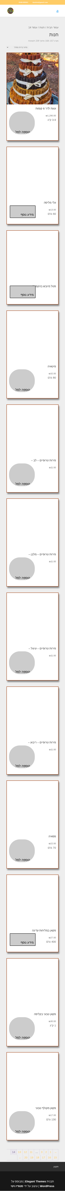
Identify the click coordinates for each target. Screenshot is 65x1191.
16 (49, 1157)
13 (19, 1152)
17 (43, 1157)
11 (31, 1152)
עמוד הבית (52, 27)
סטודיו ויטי (17, 1186)
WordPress (47, 1186)
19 (31, 1157)
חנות (42, 27)
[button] (22, 123)
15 (55, 1157)
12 (25, 1152)
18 (37, 1157)
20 (25, 1157)
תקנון (56, 1166)
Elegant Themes (35, 1181)
